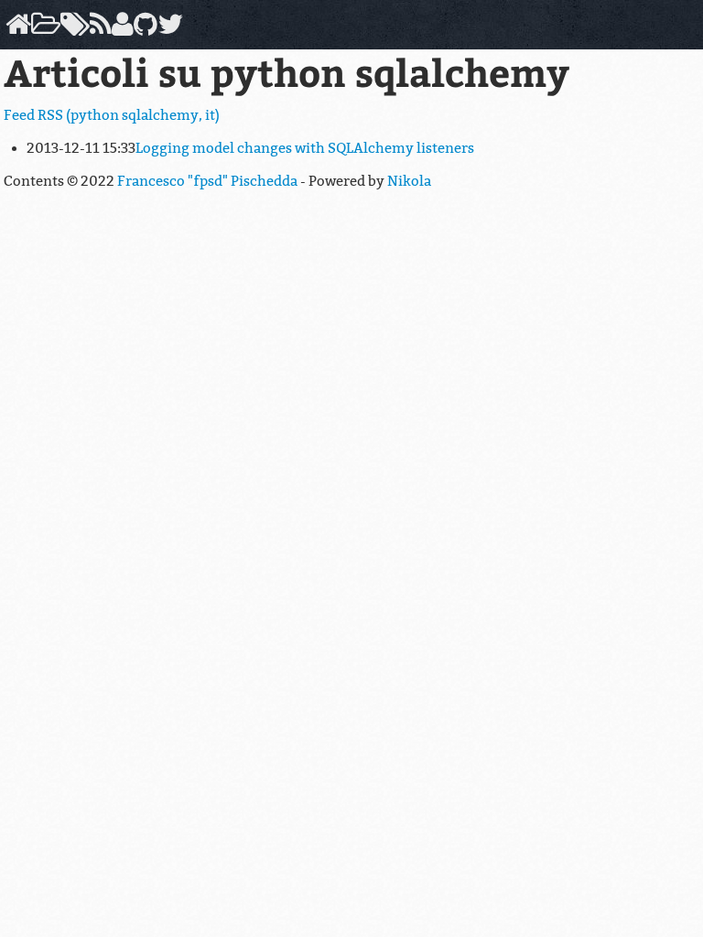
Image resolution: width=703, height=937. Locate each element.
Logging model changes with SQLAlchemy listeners (304, 148)
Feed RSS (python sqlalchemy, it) (112, 115)
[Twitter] (167, 29)
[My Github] (143, 29)
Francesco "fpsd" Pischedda (207, 181)
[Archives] (43, 29)
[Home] (15, 29)
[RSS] (98, 29)
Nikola (409, 181)
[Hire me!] (120, 29)
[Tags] (72, 29)
